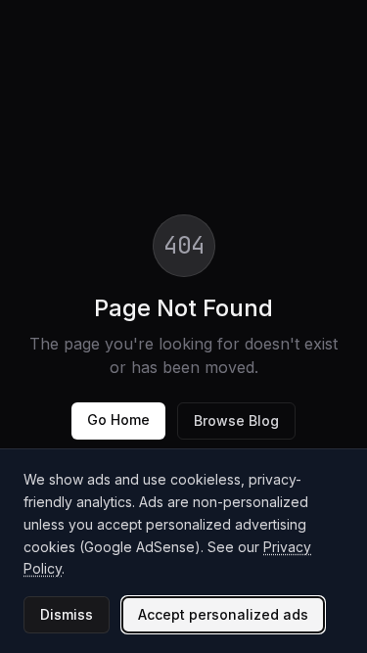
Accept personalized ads (223, 614)
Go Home (118, 419)
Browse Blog (236, 420)
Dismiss (66, 614)
